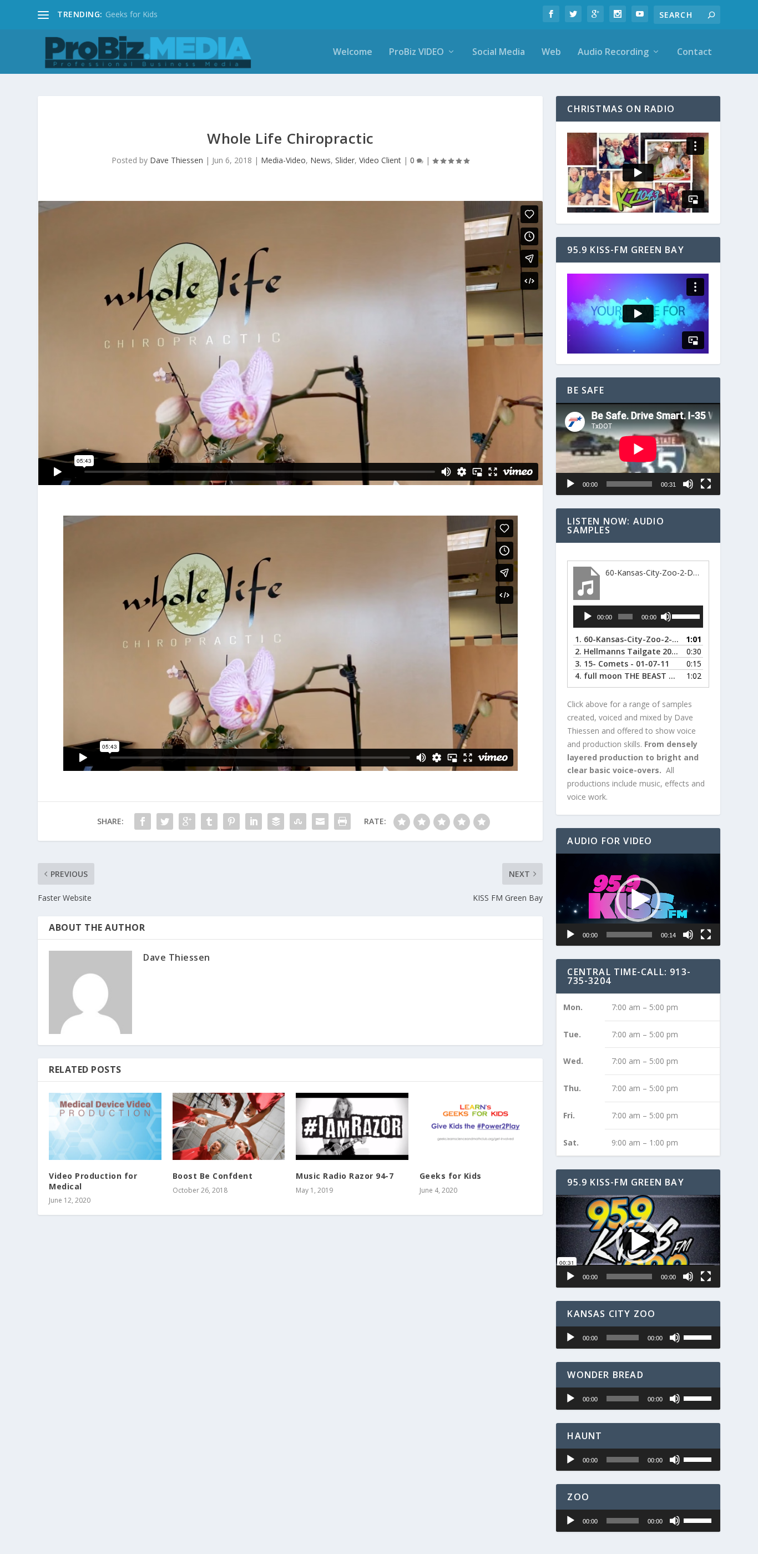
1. (627, 639)
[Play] (570, 484)
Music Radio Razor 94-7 (344, 1175)
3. (622, 663)
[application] (638, 449)
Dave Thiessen (176, 160)
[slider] (685, 615)
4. (627, 675)
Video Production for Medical (93, 1180)
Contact (694, 52)
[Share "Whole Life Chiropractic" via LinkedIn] (253, 821)
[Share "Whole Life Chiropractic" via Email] (320, 821)
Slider (345, 160)
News (320, 160)
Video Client (380, 160)
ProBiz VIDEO (416, 52)
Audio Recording (613, 52)
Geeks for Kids (131, 14)
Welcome (352, 52)
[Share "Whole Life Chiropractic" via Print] (342, 821)
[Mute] (688, 484)
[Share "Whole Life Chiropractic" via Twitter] (165, 821)
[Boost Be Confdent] (229, 1127)
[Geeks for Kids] (476, 1127)
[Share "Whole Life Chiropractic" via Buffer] (276, 821)
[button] (638, 899)
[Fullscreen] (705, 484)
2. (627, 651)
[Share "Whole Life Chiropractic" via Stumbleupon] (298, 821)
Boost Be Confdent (213, 1175)
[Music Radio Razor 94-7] (352, 1127)
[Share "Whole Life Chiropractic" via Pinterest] (231, 821)
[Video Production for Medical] (105, 1127)
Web (551, 52)
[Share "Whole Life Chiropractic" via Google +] (187, 821)
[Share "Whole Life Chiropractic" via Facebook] (143, 821)
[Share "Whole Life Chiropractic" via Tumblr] (209, 821)
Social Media (498, 52)
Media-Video (283, 160)
